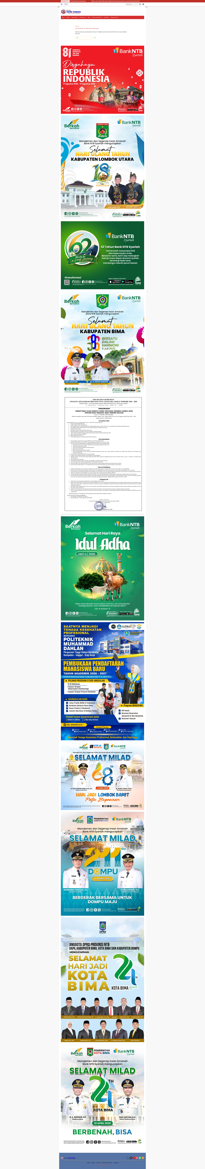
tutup (58, 6)
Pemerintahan (74, 17)
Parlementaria (83, 17)
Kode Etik (98, 1162)
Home (63, 17)
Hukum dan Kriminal (97, 17)
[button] (140, 4)
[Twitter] (131, 1158)
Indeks (88, 1162)
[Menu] (62, 4)
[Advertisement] (53, 30)
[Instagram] (137, 1158)
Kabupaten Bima (114, 17)
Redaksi (93, 1162)
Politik (68, 17)
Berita (66, 4)
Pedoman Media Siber (107, 1162)
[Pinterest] (134, 1158)
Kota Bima (106, 17)
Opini (89, 17)
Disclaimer (116, 1162)
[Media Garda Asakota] (71, 11)
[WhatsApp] (140, 1158)
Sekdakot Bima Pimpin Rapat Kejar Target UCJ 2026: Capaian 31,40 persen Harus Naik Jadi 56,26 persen (132, 1)
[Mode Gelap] (143, 4)
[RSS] (143, 1158)
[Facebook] (128, 1158)
